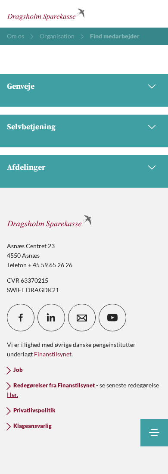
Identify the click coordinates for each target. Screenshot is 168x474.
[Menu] (154, 432)
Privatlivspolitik (34, 410)
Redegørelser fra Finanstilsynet (54, 385)
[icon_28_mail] (82, 317)
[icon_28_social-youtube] (112, 317)
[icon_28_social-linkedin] (51, 317)
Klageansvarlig (32, 426)
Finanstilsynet (53, 354)
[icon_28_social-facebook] (20, 317)
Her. (12, 394)
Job (18, 370)
